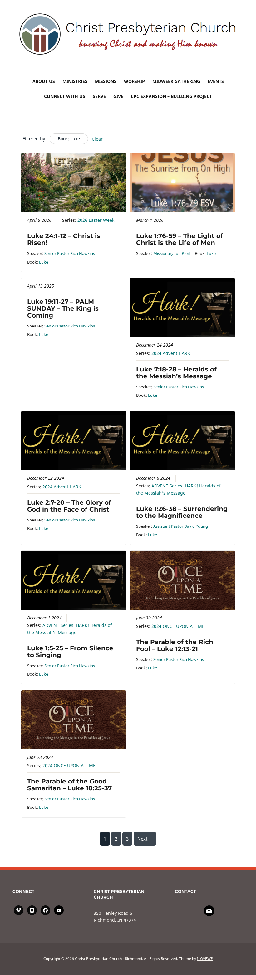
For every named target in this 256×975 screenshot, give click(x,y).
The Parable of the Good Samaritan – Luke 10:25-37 (69, 785)
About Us (43, 81)
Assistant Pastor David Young (180, 526)
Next (142, 839)
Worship (134, 81)
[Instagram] (18, 910)
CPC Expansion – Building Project (171, 96)
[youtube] (59, 910)
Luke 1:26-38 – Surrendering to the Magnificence (182, 512)
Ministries (74, 81)
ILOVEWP (205, 958)
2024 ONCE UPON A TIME (177, 626)
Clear (97, 139)
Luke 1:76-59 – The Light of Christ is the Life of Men (179, 239)
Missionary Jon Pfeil (171, 253)
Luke (43, 262)
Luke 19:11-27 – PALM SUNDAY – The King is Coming (63, 308)
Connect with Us (64, 96)
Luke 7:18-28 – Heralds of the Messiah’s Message (176, 373)
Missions (105, 81)
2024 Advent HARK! (171, 353)
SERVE (99, 96)
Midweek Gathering (176, 81)
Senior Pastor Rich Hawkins (69, 253)
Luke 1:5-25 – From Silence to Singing (70, 651)
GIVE (118, 96)
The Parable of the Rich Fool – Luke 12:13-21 (174, 645)
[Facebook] (209, 910)
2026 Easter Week (95, 220)
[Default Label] (32, 910)
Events (216, 81)
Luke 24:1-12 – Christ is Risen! (63, 239)
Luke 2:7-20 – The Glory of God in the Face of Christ (69, 506)
